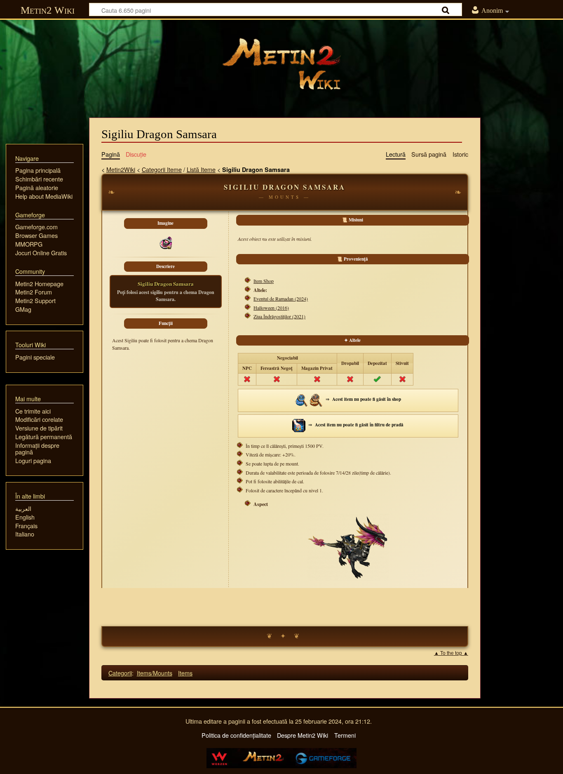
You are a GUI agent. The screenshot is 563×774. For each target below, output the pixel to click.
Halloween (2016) (271, 307)
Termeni (345, 735)
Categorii (120, 672)
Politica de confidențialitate (236, 735)
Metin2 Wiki (48, 10)
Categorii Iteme (162, 169)
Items (185, 672)
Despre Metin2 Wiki (302, 735)
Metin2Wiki (120, 169)
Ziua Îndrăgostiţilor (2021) (279, 316)
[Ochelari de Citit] (316, 399)
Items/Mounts (154, 672)
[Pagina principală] (281, 64)
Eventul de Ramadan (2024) (280, 298)
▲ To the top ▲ (451, 653)
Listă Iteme (201, 169)
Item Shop (263, 281)
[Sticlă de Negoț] (301, 399)
